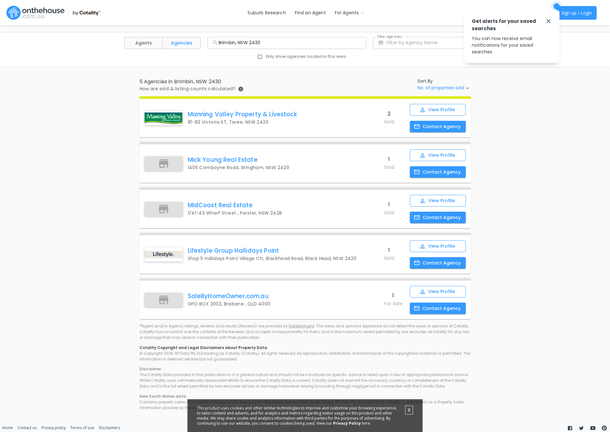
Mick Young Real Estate (223, 159)
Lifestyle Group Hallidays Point (233, 250)
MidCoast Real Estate (220, 205)
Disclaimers (109, 427)
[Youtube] (592, 428)
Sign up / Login (576, 13)
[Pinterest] (604, 428)
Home (7, 427)
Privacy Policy (347, 423)
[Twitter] (581, 428)
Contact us (27, 427)
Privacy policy (53, 427)
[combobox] (286, 43)
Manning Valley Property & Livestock (242, 114)
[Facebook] (570, 428)
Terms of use (82, 427)
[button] (143, 43)
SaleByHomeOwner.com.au (228, 296)
